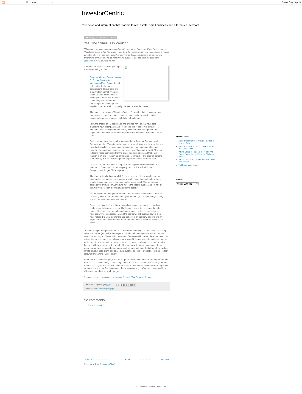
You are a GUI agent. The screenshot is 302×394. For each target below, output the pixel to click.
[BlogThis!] (125, 284)
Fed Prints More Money (188, 165)
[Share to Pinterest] (134, 284)
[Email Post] (117, 285)
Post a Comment (95, 305)
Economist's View (92, 61)
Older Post (164, 359)
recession (94, 289)
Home (127, 359)
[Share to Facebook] (131, 284)
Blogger (162, 386)
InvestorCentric (103, 13)
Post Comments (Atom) (105, 364)
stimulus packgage (106, 289)
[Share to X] (128, 284)
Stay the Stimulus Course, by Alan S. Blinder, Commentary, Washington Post (105, 80)
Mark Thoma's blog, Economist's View (134, 277)
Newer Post (89, 359)
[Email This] (122, 284)
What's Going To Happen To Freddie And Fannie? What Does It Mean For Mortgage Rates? (196, 154)
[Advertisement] (127, 333)
